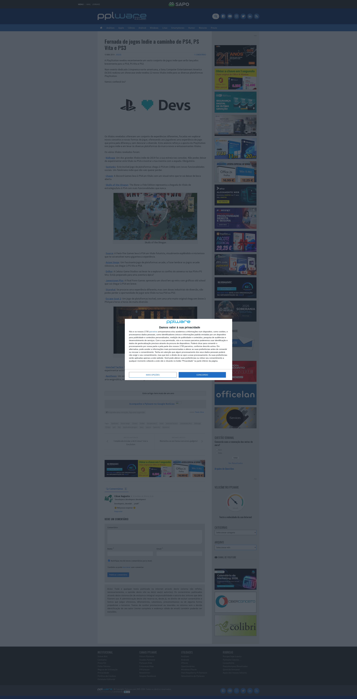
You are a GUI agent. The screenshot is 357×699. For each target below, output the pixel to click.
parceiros (153, 332)
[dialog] (178, 349)
